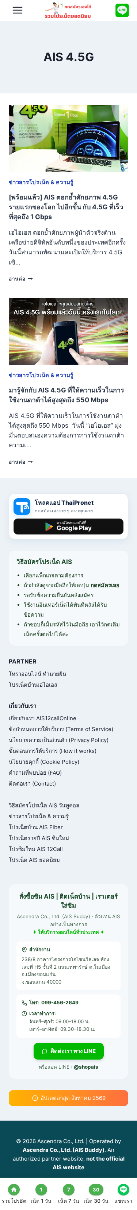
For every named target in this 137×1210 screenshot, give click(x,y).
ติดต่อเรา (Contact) (32, 783)
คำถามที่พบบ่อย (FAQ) (35, 772)
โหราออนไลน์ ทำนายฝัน (37, 673)
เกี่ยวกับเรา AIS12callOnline (42, 718)
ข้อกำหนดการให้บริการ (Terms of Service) (61, 729)
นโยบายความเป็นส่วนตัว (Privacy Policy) (59, 740)
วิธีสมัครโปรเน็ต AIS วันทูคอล (44, 805)
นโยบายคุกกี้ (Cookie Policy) (44, 761)
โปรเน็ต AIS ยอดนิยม (34, 859)
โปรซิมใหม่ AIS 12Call (36, 849)
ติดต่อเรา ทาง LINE (73, 1051)
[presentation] (68, 138)
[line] (122, 10)
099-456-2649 (60, 1002)
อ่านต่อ (21, 279)
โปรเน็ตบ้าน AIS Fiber (36, 827)
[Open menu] (18, 10)
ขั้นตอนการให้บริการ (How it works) (52, 750)
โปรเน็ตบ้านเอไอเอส (33, 684)
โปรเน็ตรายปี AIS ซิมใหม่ (39, 838)
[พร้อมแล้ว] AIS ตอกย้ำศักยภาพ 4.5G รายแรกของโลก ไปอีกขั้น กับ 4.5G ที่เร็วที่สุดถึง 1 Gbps (66, 207)
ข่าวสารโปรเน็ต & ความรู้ (41, 182)
